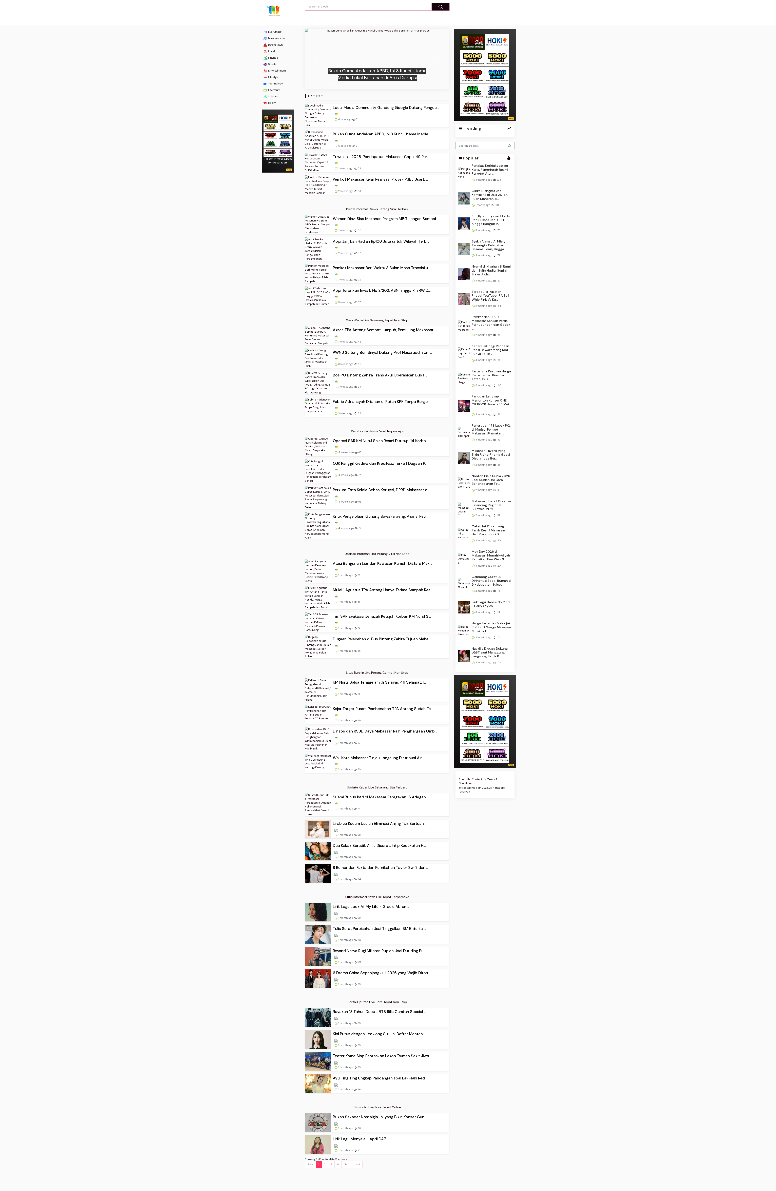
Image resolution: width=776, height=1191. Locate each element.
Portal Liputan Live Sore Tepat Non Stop (377, 1002)
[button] (316, 59)
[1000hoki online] (271, 126)
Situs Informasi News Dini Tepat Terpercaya (377, 897)
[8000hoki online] (271, 118)
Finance (273, 57)
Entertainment (277, 70)
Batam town (275, 44)
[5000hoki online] (285, 126)
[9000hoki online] (285, 135)
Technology (275, 83)
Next (347, 1164)
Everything (275, 32)
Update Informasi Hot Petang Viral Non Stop (377, 554)
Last (357, 1164)
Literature (274, 90)
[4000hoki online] (271, 152)
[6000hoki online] (285, 152)
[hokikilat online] (285, 118)
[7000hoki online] (271, 135)
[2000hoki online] (285, 143)
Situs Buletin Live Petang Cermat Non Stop (377, 672)
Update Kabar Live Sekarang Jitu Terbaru (377, 787)
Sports (272, 64)
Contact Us (479, 779)
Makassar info (276, 38)
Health (272, 103)
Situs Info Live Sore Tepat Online (377, 1107)
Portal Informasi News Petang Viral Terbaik (377, 209)
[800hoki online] (271, 143)
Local (271, 51)
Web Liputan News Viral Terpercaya (377, 431)
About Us (464, 779)
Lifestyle (273, 77)
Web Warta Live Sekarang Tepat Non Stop (377, 320)
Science (273, 96)
